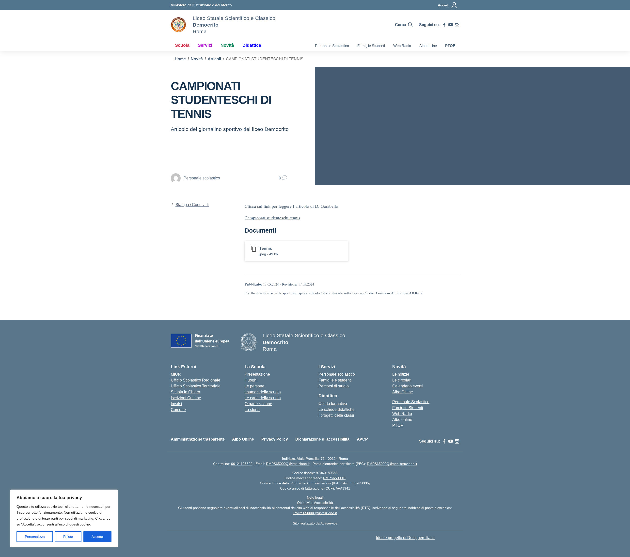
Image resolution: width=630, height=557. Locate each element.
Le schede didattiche (336, 409)
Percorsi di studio (333, 386)
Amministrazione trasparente (198, 439)
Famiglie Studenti (371, 46)
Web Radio (402, 46)
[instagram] (457, 25)
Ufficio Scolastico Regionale (195, 380)
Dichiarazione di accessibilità (322, 439)
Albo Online (402, 392)
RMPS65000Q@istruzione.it (288, 464)
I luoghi (251, 380)
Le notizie (400, 374)
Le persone (254, 386)
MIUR (176, 374)
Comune (178, 410)
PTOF (450, 46)
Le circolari (401, 380)
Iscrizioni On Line (186, 398)
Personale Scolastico (332, 46)
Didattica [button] (251, 45)
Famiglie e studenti (335, 380)
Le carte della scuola (263, 398)
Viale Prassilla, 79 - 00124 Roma (322, 459)
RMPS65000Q (334, 478)
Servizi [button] (205, 45)
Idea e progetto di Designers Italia (405, 538)
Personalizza (35, 537)
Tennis (265, 248)
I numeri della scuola (263, 392)
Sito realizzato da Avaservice (315, 523)
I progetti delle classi (336, 415)
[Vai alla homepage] (179, 25)
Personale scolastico (336, 374)
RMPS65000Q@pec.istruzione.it (392, 464)
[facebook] (444, 25)
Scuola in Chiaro (185, 392)
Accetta (97, 537)
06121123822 (241, 464)
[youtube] (450, 25)
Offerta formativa (332, 403)
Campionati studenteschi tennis (272, 218)
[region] (64, 518)
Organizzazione (258, 404)
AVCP (362, 439)
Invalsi (176, 404)
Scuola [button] (182, 45)
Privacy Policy (274, 439)
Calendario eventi (407, 386)
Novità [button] (227, 45)
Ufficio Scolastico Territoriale (195, 386)
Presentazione (257, 374)
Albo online (428, 46)
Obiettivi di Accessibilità (315, 503)
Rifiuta (68, 537)
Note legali (315, 497)
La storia (252, 410)
